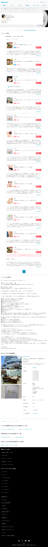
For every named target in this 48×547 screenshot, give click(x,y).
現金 (33, 383)
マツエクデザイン (5, 489)
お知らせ (4, 505)
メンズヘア (4, 474)
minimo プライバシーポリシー (8, 526)
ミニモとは (4, 499)
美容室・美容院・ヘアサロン (8, 452)
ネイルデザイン (5, 486)
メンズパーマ (5, 483)
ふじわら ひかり (28, 8)
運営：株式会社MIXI (6, 502)
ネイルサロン (5, 455)
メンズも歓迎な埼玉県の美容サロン (19, 437)
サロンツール (5, 514)
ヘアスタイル (5, 471)
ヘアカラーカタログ (6, 477)
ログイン (45, 2)
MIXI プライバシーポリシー (7, 529)
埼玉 (10, 8)
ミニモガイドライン (6, 520)
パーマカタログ (5, 480)
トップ (2, 8)
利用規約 (4, 523)
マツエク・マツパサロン (7, 458)
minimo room (4, 508)
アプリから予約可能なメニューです (24, 255)
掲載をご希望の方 (5, 511)
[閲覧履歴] (41, 2)
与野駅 (11, 445)
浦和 (13, 8)
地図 (27, 360)
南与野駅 (7, 445)
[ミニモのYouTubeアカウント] (29, 541)
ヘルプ (3, 532)
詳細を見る (38, 55)
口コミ (42, 29)
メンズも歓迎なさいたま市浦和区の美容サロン (24, 429)
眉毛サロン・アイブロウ (7, 461)
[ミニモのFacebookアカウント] (25, 541)
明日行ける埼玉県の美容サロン (6, 437)
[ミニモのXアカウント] (22, 541)
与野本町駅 (16, 445)
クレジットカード (36, 387)
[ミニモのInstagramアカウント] (19, 541)
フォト (18, 29)
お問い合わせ (35, 413)
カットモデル (5, 492)
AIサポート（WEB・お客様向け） (9, 535)
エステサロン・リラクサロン (8, 464)
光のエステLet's (21, 8)
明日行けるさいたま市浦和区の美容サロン (8, 429)
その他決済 (35, 392)
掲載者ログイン (5, 517)
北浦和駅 (16, 8)
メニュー (13, 421)
